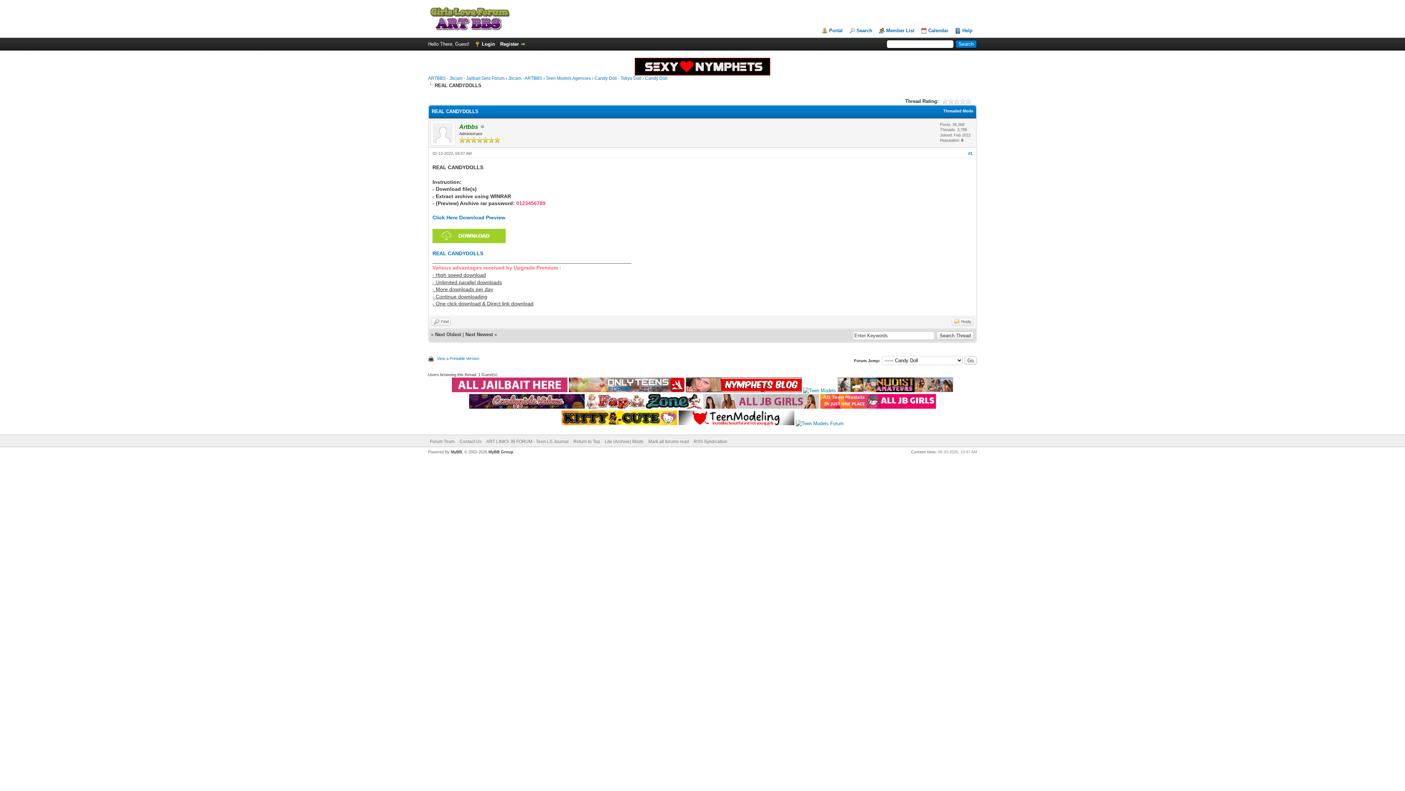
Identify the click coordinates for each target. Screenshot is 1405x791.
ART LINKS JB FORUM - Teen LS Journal (527, 441)
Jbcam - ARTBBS (525, 78)
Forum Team (442, 441)
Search (864, 30)
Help (967, 30)
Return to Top (586, 441)
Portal (836, 30)
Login (488, 44)
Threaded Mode (958, 111)
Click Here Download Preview (468, 217)
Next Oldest (448, 334)
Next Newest (479, 334)
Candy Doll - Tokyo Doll (618, 78)
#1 (970, 153)
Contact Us (471, 441)
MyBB (456, 452)
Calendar (938, 30)
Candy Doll (656, 78)
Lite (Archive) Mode (624, 441)
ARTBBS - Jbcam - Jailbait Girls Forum (466, 78)
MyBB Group (500, 452)
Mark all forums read (668, 441)
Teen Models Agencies (568, 78)
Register (509, 44)
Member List (900, 30)
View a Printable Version (458, 358)
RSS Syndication (710, 441)
